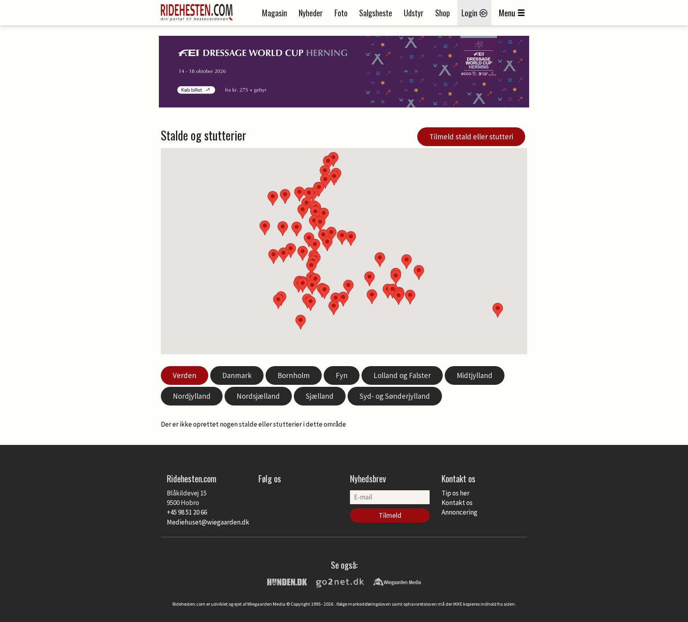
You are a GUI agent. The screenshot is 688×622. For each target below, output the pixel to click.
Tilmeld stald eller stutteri (471, 136)
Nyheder (311, 13)
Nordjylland (192, 396)
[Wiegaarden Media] (397, 581)
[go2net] (340, 581)
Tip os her (455, 493)
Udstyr (414, 13)
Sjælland (320, 396)
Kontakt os (457, 502)
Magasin (274, 13)
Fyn (342, 375)
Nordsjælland (258, 396)
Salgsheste (375, 13)
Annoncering (459, 512)
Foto (341, 13)
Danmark (237, 375)
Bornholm (294, 375)
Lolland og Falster (402, 375)
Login (470, 13)
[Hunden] (287, 581)
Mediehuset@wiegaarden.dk (208, 522)
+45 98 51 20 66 (187, 512)
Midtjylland (475, 375)
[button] (369, 278)
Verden (184, 375)
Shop (442, 13)
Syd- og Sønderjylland (395, 396)
